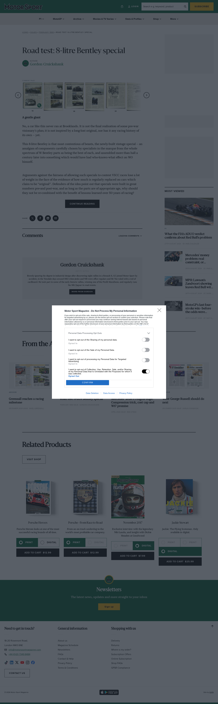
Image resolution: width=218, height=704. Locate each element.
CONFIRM (87, 382)
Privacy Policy (125, 393)
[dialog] (109, 352)
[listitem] (109, 333)
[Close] (160, 311)
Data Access (109, 393)
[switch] (146, 340)
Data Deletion (92, 393)
